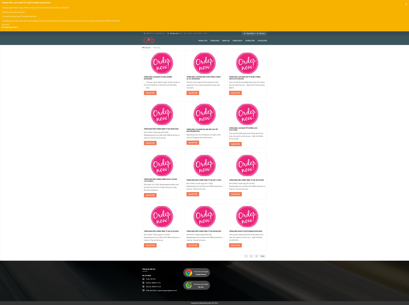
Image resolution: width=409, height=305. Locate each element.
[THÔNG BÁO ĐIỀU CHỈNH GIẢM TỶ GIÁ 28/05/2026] (162, 114)
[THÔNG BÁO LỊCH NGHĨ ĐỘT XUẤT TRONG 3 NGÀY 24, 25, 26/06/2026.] (204, 63)
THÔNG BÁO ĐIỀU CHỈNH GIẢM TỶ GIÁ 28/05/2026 (161, 129)
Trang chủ (147, 47)
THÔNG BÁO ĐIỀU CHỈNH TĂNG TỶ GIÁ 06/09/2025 (203, 231)
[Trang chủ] (148, 40)
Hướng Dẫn (250, 41)
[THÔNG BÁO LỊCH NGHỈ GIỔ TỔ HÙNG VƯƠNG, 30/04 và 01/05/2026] (247, 63)
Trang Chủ (202, 41)
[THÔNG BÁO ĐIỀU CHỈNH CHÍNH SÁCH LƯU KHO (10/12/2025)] (162, 165)
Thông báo (214, 41)
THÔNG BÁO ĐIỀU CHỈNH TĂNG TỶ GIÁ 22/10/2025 (161, 231)
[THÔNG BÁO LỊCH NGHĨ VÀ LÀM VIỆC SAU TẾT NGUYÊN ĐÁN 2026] (204, 114)
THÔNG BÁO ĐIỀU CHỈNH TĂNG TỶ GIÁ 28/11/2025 (203, 180)
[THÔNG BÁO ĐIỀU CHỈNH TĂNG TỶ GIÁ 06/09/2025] (204, 216)
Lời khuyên (262, 41)
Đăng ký (262, 33)
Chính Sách (237, 41)
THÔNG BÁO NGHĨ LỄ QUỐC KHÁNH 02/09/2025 (245, 231)
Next (262, 256)
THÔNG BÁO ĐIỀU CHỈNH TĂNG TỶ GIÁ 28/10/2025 (246, 180)
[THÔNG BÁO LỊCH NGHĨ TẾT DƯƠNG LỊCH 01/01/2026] (247, 114)
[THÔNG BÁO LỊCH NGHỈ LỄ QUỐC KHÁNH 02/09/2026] (162, 63)
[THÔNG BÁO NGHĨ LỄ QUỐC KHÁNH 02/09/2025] (247, 216)
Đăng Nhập (250, 33)
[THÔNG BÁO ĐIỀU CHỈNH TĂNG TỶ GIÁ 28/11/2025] (204, 165)
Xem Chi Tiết (150, 93)
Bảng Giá (226, 41)
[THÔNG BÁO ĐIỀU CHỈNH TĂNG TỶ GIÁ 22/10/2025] (162, 216)
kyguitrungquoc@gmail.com (167, 290)
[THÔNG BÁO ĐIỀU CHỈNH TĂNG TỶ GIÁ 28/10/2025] (247, 165)
